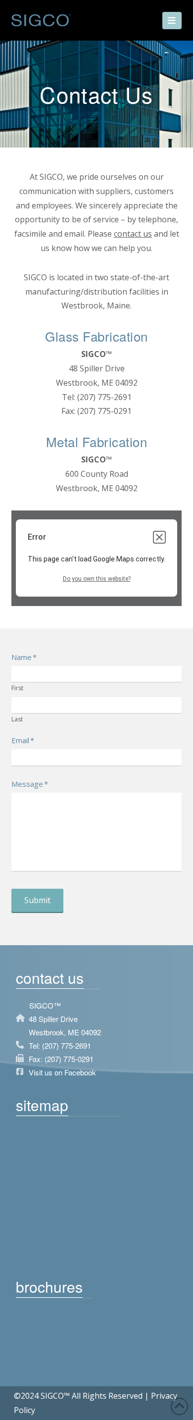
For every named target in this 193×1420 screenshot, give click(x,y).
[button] (172, 20)
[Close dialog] (159, 537)
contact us (133, 233)
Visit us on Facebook (62, 1072)
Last (17, 719)
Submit (37, 900)
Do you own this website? (97, 578)
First (17, 688)
